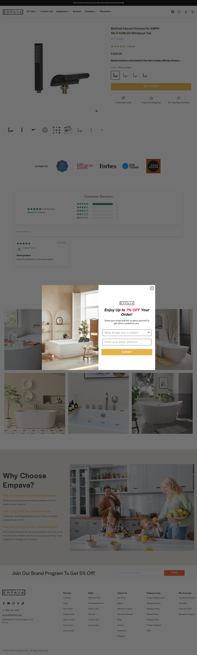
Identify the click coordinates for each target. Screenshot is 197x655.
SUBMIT (127, 352)
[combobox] (126, 333)
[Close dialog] (152, 288)
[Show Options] (148, 333)
